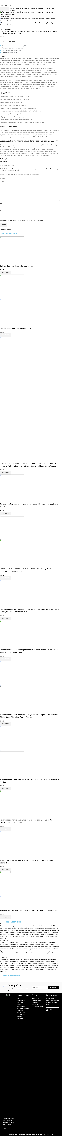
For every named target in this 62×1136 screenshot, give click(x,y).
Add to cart (12, 41)
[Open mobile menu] (0, 1)
